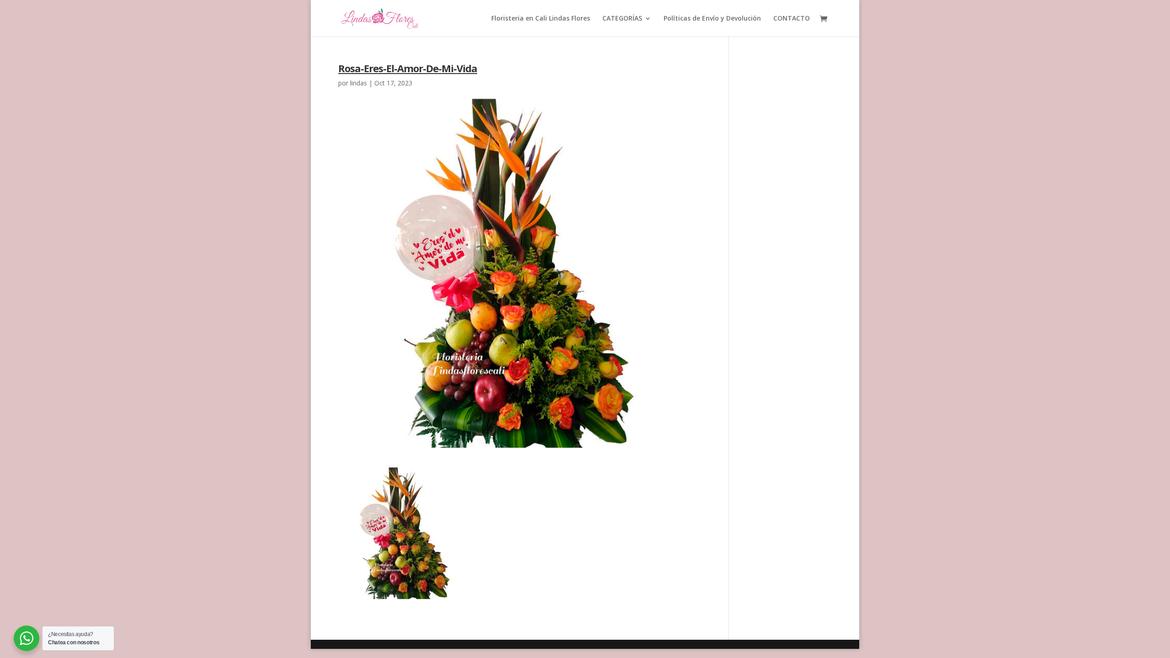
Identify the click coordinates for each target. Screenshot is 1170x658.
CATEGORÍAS (622, 18)
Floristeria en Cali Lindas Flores (540, 18)
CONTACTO (791, 18)
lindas (358, 83)
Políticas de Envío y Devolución (712, 18)
